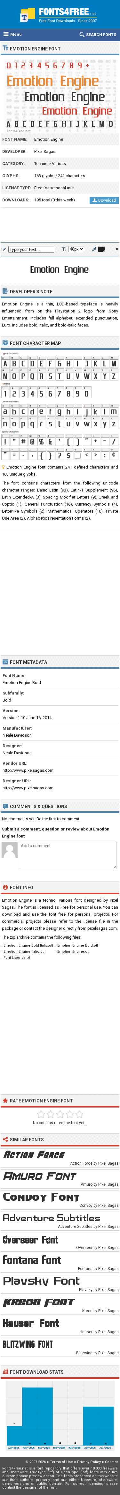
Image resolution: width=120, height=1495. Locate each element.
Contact (111, 1462)
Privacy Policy (89, 1462)
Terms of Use (61, 1462)
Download (107, 200)
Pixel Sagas (44, 151)
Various (59, 163)
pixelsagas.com (102, 928)
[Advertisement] (60, 225)
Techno (41, 163)
